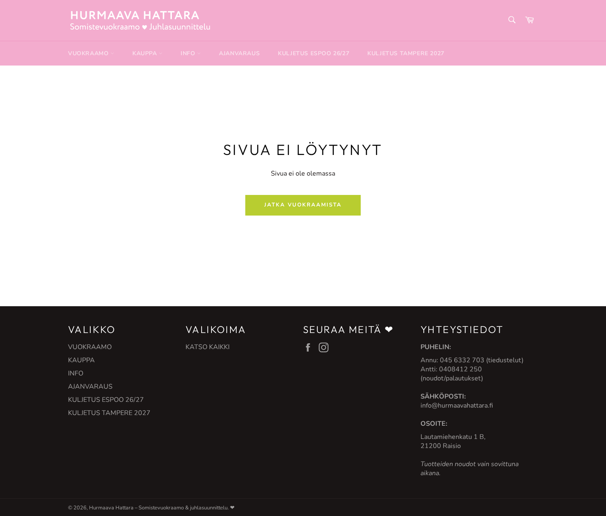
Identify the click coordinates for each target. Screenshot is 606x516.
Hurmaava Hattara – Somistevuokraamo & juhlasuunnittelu (158, 507)
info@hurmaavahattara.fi (456, 405)
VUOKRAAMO (89, 53)
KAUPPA (145, 53)
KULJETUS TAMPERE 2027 (405, 53)
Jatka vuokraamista (302, 205)
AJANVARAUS (239, 53)
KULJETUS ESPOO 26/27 (313, 53)
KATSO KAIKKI (208, 347)
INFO (189, 53)
